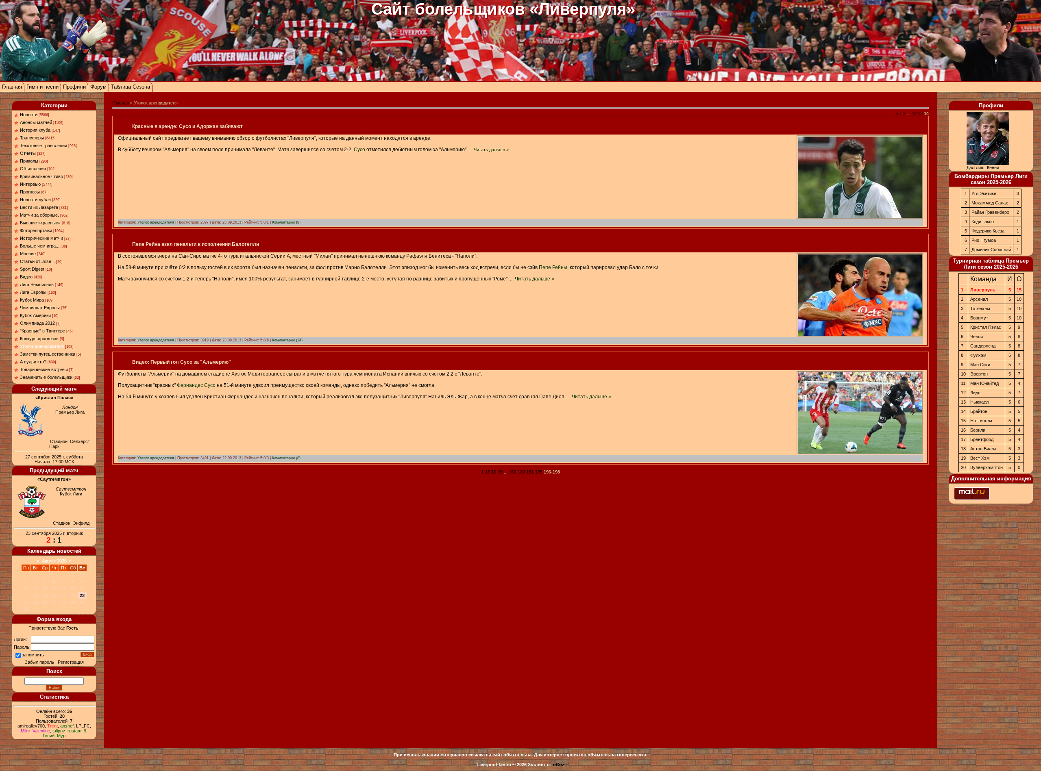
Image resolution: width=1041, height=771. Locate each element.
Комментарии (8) (286, 222)
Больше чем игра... (39, 245)
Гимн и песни (42, 87)
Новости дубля (35, 199)
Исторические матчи (41, 238)
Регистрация (71, 662)
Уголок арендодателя (42, 346)
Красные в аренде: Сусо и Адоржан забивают (187, 126)
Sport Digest (32, 269)
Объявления (33, 168)
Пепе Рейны (553, 267)
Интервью (30, 184)
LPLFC (83, 725)
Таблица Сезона (130, 87)
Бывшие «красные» (40, 222)
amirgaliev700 (31, 725)
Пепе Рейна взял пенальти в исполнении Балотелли (195, 244)
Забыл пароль (39, 662)
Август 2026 (54, 560)
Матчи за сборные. (39, 215)
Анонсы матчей (36, 122)
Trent (52, 725)
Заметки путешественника (47, 354)
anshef (67, 725)
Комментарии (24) (287, 340)
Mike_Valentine (35, 730)
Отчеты (28, 153)
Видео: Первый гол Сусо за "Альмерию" (181, 362)
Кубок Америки (35, 315)
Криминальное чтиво (41, 176)
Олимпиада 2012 (37, 323)
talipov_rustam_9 (69, 730)
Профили (74, 87)
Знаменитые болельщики (46, 377)
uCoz (558, 764)
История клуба (35, 130)
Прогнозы (30, 191)
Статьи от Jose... (37, 261)
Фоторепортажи (36, 230)
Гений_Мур (54, 735)
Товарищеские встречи (44, 369)
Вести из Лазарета (39, 207)
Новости (28, 114)
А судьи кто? (33, 361)
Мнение (28, 253)
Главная (12, 87)
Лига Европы (33, 292)
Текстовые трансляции (43, 145)
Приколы (29, 161)
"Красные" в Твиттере (42, 330)
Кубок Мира (32, 300)
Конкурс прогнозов (39, 338)
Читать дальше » (491, 149)
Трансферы (32, 137)
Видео (26, 276)
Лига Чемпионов (37, 284)
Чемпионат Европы (40, 307)
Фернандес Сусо (196, 385)
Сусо (359, 149)
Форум (98, 87)
